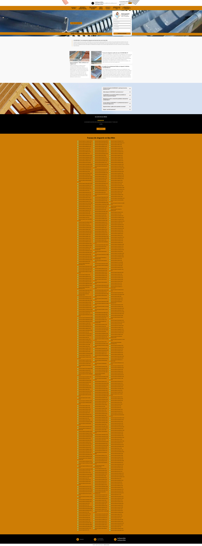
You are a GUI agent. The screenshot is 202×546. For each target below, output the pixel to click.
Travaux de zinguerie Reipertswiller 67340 (101, 164)
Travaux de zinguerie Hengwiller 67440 (117, 173)
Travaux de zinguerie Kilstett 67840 (100, 475)
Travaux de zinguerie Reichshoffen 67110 (101, 172)
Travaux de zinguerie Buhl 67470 (116, 407)
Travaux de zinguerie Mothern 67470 (100, 341)
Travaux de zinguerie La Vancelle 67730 (85, 335)
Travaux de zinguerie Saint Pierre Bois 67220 (85, 484)
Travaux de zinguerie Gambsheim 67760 (117, 246)
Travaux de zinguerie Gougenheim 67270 (117, 224)
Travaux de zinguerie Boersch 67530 (116, 439)
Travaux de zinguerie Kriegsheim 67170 (101, 448)
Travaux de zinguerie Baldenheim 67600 (117, 498)
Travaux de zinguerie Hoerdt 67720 (116, 146)
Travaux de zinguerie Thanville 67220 (84, 363)
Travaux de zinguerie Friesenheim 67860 (117, 255)
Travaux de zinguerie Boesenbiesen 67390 (117, 437)
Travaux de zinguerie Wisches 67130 (84, 261)
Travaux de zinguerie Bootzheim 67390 (117, 432)
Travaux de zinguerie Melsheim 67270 (101, 381)
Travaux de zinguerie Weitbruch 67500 (85, 302)
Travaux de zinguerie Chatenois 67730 (117, 400)
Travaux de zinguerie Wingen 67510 (84, 274)
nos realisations (76, 23)
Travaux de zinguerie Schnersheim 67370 (85, 440)
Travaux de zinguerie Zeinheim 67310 (85, 238)
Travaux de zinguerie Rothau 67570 (84, 515)
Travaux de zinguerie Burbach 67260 (116, 404)
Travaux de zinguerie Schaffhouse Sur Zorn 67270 (85, 467)
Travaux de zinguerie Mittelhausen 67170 (101, 358)
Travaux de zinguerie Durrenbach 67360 (117, 325)
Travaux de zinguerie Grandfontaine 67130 (117, 221)
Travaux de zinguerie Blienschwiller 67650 (117, 441)
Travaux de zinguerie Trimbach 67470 (85, 355)
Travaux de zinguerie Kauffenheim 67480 (101, 486)
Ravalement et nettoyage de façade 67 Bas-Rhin (126, 8)
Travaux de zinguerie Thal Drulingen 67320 (85, 368)
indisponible (99, 2)
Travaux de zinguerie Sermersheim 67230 (85, 416)
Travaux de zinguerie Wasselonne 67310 (85, 307)
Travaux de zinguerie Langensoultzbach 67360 (101, 432)
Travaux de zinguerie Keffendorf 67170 (85, 146)
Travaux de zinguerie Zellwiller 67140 (85, 236)
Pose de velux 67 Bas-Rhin (101, 8)
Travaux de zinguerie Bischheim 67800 (117, 455)
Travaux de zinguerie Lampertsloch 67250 (101, 436)
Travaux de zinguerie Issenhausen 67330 (101, 498)
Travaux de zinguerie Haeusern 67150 (85, 206)
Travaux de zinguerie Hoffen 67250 (116, 144)
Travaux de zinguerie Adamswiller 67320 (117, 530)
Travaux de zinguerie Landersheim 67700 (101, 434)
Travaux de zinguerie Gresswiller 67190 (117, 215)
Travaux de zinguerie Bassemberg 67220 (117, 492)
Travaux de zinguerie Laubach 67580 (100, 429)
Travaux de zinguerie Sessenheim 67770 (85, 414)
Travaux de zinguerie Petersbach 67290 (101, 206)
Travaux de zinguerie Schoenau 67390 (85, 438)
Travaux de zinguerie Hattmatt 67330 (117, 182)
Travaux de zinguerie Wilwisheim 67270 (85, 280)
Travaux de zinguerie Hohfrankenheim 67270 (101, 529)
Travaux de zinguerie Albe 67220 (116, 526)
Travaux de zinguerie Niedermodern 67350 (101, 293)
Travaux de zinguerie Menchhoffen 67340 (101, 376)
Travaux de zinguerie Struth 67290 (84, 378)
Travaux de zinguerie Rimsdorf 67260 (101, 148)
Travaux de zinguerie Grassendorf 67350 (117, 219)
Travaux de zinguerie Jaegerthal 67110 (85, 194)
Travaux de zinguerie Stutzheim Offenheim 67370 (85, 375)
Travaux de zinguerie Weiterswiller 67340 (85, 300)
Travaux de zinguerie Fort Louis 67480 (117, 262)
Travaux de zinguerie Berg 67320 (116, 478)
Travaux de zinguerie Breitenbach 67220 (117, 419)
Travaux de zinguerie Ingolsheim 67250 (101, 505)
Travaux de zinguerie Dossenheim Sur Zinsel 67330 (118, 340)
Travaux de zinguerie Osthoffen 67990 (101, 218)
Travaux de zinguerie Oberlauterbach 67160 (101, 252)
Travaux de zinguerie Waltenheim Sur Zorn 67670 (85, 315)
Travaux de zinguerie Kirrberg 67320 (100, 468)
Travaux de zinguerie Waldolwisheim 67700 (85, 317)
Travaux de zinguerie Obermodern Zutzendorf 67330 (100, 249)
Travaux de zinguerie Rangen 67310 (100, 181)
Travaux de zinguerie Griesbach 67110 (117, 212)
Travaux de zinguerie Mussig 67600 (100, 331)
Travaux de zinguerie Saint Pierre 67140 (85, 486)
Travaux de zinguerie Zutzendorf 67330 (85, 227)
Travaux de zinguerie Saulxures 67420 (85, 472)
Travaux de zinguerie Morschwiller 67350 (101, 343)
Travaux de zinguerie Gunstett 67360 (117, 196)
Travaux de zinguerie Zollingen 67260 (85, 229)
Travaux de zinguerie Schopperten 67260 (85, 433)
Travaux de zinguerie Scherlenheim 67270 (85, 454)
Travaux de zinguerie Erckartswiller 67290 (117, 294)
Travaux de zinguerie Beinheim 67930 (117, 487)
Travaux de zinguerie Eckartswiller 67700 (117, 313)
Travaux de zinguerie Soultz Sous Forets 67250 (85, 395)
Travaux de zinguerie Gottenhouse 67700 (117, 228)
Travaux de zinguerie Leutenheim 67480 (101, 422)
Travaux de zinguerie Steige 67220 (84, 389)
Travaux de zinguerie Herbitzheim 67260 (117, 171)
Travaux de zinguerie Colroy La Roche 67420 (117, 395)
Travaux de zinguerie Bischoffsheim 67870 (117, 451)
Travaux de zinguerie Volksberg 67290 (85, 328)
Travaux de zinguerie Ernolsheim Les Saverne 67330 (116, 287)
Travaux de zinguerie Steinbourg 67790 (85, 387)
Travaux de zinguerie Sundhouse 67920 (85, 372)
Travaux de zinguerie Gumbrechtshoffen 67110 (117, 201)
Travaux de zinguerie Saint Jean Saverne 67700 (85, 494)
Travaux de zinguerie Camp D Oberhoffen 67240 (85, 220)
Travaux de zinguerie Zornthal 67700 (84, 148)
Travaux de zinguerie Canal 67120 (84, 217)
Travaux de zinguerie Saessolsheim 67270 (85, 499)
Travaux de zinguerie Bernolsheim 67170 (117, 473)
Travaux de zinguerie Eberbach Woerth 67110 (117, 318)
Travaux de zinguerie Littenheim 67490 (101, 413)
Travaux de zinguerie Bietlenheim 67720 (117, 464)
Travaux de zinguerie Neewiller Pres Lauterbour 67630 (100, 322)
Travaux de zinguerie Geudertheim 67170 (117, 237)
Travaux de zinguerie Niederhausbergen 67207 (101, 299)
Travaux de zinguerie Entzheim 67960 (117, 298)
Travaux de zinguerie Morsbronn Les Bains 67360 (101, 346)
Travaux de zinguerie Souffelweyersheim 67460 (85, 403)
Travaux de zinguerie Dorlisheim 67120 (117, 345)
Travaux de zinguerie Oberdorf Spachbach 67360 (101, 266)
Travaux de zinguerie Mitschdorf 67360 (101, 366)
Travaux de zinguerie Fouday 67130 (116, 260)
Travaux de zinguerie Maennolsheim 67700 (101, 395)
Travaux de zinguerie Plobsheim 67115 (101, 190)
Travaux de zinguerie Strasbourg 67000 (85, 380)
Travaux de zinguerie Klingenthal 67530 (85, 144)
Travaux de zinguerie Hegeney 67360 (116, 180)
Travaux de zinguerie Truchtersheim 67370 (85, 353)
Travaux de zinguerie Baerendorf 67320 (117, 503)
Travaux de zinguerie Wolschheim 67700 (85, 243)
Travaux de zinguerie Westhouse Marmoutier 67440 (84, 294)
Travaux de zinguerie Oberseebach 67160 (85, 176)
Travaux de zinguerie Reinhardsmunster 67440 (101, 167)
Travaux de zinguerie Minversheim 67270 (101, 368)
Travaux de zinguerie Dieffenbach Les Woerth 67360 (117, 360)
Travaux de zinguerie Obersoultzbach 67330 (102, 238)
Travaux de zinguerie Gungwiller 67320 (117, 194)
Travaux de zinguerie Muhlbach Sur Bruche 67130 (101, 339)
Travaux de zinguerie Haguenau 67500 (117, 191)
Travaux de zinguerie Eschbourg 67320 (117, 279)
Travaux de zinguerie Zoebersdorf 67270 (85, 231)
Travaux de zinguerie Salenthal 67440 (85, 481)
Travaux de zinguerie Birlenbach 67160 (117, 457)
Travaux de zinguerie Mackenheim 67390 (101, 399)
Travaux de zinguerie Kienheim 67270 (101, 477)
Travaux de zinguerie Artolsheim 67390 (117, 512)
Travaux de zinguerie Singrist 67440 (84, 407)
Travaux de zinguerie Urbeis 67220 (84, 346)
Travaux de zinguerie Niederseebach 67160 (101, 285)
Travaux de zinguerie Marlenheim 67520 (101, 390)
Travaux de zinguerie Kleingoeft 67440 (101, 460)
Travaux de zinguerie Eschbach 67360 (117, 281)
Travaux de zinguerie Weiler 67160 (84, 153)
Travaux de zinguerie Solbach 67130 (84, 405)
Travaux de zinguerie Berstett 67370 (116, 471)
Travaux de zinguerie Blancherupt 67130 (117, 444)
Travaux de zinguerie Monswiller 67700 (101, 348)
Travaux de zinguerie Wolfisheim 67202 (85, 247)
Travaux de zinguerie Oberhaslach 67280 (101, 263)
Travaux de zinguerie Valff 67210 (84, 337)
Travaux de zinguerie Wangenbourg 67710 (85, 311)
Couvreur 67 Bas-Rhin (73, 8)
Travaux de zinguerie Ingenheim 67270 (101, 507)
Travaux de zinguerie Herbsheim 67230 (117, 169)
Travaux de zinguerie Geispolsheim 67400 (117, 244)
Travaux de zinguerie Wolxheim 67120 (85, 241)
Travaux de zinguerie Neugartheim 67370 (101, 316)
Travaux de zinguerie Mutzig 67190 (100, 326)
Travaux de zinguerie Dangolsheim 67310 (117, 376)
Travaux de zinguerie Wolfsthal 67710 (85, 151)
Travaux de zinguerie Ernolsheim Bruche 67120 (117, 290)
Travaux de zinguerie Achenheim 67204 (117, 528)
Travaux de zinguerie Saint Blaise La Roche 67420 (85, 497)
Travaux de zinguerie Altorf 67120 (116, 517)
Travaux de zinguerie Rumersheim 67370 (85, 506)
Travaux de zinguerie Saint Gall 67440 (85, 162)
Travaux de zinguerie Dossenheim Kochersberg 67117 (116, 343)
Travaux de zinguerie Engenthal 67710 (85, 210)
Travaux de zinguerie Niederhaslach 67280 (101, 301)
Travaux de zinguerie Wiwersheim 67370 (85, 252)
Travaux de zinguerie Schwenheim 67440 (85, 426)
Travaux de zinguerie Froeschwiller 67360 (117, 253)
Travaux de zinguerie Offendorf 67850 (101, 231)
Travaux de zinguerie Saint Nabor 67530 (85, 488)
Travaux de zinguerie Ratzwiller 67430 (101, 178)
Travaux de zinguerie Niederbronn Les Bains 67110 (102, 304)
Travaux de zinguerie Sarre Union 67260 (85, 476)
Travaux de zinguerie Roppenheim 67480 (85, 524)
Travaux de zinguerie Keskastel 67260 (101, 481)
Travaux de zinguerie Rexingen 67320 (101, 157)
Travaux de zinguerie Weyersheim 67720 (85, 290)
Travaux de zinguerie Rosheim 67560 (84, 521)
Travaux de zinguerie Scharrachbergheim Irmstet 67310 (85, 459)
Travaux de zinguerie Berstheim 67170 (117, 469)
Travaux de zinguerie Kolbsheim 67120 (101, 455)
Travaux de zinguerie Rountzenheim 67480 (85, 508)
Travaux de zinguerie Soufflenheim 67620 (85, 400)
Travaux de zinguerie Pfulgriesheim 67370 (101, 197)
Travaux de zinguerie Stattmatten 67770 (85, 391)
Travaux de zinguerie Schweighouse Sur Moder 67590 (85, 429)
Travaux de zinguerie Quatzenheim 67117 (101, 183)
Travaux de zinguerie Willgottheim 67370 (85, 283)
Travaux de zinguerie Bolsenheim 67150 (117, 435)
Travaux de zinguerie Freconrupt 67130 (85, 208)
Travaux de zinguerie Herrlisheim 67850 (117, 166)
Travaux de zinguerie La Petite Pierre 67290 (102, 204)
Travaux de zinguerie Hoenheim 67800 (117, 148)
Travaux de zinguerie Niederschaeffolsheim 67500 (101, 288)
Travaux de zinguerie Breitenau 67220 (117, 421)
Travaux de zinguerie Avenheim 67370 (117, 505)
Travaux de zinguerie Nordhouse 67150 (101, 275)
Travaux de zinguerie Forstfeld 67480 (116, 265)
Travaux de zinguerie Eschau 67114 (116, 283)
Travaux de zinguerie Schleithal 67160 (85, 442)
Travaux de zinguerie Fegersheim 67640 (117, 272)
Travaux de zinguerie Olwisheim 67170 (101, 222)
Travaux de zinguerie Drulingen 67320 (117, 334)
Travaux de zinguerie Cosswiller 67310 (117, 392)
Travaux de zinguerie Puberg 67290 (100, 185)
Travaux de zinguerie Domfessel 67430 (117, 349)
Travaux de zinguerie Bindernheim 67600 (117, 460)
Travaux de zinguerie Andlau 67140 (116, 514)
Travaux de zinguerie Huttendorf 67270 (101, 517)
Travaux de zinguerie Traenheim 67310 (85, 360)
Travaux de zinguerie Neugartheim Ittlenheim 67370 (100, 493)
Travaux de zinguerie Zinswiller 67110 (85, 234)
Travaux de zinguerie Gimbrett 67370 (117, 235)
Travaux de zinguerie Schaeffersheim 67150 (86, 469)
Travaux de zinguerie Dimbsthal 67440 (117, 354)
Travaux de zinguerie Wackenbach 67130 (85, 157)
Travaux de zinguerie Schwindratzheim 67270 (85, 424)
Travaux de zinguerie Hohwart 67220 (84, 197)
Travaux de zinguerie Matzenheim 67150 (101, 385)
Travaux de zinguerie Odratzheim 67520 (101, 234)
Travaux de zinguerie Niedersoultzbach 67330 (101, 283)
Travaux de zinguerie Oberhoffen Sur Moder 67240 (102, 255)
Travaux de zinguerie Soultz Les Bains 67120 (85, 398)
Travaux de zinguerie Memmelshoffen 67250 (101, 379)
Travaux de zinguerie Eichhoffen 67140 (117, 306)
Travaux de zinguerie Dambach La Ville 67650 (117, 379)
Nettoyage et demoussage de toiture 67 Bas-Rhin (83, 8)
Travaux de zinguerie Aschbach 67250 (117, 510)
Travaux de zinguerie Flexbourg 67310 (117, 267)
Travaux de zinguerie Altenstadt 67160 (117, 519)
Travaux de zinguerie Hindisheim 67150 (117, 160)
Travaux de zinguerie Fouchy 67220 (116, 258)
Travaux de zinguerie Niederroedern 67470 (101, 290)
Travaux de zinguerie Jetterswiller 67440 (101, 490)
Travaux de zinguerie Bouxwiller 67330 (117, 423)
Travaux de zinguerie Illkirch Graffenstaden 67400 (101, 512)
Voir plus (101, 128)
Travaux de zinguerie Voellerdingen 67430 (85, 330)
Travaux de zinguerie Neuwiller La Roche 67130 (101, 310)
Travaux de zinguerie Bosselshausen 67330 (117, 430)
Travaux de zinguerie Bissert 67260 (116, 448)
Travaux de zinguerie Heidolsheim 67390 (117, 178)
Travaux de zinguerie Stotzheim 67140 (85, 382)
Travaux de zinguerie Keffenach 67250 (101, 484)
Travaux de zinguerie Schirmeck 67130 (85, 447)
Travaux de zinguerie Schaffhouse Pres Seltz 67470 (86, 464)
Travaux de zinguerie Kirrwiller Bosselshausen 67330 (99, 466)
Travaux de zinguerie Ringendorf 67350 (101, 144)
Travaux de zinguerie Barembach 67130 (117, 496)
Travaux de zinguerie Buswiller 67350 (117, 409)
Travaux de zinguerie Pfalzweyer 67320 (101, 200)
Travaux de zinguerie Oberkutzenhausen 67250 (85, 181)
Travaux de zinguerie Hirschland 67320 (117, 153)
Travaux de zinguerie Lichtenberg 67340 (101, 420)
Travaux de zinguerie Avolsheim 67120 (117, 501)
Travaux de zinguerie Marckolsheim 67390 (101, 392)
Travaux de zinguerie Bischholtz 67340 (117, 453)
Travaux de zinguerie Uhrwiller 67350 (85, 348)
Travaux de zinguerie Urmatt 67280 (84, 344)
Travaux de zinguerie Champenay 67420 (85, 215)
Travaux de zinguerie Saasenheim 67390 (85, 501)
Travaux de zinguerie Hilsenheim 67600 (117, 162)
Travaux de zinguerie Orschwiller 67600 (101, 220)
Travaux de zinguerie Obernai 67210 (100, 246)
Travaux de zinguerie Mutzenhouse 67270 (101, 328)
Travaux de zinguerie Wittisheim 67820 (85, 254)
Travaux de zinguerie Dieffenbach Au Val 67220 (117, 363)
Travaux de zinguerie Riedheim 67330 (101, 151)
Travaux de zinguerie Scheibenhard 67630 (85, 456)
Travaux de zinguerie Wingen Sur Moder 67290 (85, 272)
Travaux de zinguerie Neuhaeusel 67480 (101, 314)
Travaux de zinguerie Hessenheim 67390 (117, 164)
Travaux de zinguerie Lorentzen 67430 (101, 404)
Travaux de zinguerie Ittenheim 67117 (101, 496)
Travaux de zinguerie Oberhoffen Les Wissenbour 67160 (100, 258)
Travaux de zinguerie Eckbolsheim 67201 (117, 310)
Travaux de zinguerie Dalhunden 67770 (117, 381)
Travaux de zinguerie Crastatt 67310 (116, 390)
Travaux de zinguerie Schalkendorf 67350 (85, 461)
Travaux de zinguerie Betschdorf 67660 (101, 270)
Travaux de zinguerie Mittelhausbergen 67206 (101, 361)
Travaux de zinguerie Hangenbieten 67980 (117, 187)
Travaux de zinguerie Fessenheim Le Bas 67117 (117, 270)
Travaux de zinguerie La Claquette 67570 (85, 141)
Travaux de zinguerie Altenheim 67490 (117, 521)
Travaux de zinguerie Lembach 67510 (101, 424)
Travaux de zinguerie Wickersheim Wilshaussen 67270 (84, 288)
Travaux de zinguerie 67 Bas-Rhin (108, 8)
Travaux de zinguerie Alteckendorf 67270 (117, 523)
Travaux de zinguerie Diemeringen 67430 (117, 356)
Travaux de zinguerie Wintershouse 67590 (85, 268)
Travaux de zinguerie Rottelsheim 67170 (85, 510)
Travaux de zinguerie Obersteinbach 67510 (101, 236)
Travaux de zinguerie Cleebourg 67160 (117, 398)
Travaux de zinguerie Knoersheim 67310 (101, 457)
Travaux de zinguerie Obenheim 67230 (101, 272)
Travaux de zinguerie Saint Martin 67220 (85, 491)
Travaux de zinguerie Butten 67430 (116, 402)
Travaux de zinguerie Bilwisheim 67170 (117, 462)
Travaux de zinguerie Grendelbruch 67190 (117, 217)
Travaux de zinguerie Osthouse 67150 (101, 216)
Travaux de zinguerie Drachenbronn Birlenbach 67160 (116, 337)
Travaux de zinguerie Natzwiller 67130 (101, 324)
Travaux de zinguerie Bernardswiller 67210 (117, 476)
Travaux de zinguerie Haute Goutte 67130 (85, 203)
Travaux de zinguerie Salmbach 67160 (85, 479)
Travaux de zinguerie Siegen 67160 (84, 412)
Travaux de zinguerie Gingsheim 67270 (117, 233)
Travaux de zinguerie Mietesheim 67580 (101, 370)
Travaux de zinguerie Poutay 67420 (84, 171)
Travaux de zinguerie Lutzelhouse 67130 (101, 401)
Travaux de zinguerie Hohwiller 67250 (101, 524)
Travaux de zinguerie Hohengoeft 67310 (117, 141)
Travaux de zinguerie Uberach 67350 (84, 351)
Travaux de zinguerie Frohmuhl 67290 (117, 251)
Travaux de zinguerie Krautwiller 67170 (101, 450)
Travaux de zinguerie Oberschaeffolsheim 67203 (101, 242)
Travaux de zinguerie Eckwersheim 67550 (117, 308)
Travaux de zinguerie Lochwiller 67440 (101, 408)
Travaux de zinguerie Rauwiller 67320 (101, 176)
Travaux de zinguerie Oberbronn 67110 (101, 268)
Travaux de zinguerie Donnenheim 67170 (117, 347)
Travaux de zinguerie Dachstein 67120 (117, 386)
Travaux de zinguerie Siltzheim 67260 (85, 409)
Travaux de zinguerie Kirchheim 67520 (101, 470)
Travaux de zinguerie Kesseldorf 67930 (101, 479)
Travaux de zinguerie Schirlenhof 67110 (85, 169)
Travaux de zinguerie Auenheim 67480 (117, 507)
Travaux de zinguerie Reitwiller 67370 (101, 162)
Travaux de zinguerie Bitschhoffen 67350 (117, 446)
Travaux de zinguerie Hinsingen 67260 (117, 157)
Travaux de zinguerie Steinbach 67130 (85, 160)
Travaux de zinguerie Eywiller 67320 (116, 274)
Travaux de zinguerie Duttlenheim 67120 (117, 320)
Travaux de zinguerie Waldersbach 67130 (85, 321)
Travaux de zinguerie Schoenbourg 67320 (85, 436)
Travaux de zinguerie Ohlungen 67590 (101, 225)
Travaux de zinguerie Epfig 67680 (116, 296)
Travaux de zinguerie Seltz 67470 (84, 418)
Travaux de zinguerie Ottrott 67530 (100, 209)
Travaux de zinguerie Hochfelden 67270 (117, 151)
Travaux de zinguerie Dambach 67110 (117, 383)
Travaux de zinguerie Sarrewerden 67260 (85, 474)
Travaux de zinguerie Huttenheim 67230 (101, 515)
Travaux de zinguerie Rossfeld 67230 (84, 519)
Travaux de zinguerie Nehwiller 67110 (101, 319)
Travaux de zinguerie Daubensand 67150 (117, 374)
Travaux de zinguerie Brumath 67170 (116, 411)
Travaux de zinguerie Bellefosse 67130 (117, 485)
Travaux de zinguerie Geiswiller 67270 (117, 242)
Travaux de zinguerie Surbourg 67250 (85, 370)
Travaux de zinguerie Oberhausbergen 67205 (101, 261)
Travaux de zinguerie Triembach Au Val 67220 (85, 358)
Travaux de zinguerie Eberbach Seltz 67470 (117, 322)
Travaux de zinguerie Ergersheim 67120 (117, 292)
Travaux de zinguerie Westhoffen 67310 (85, 298)
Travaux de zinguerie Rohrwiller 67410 (85, 528)
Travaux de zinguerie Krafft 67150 (84, 190)
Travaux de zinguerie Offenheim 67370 (101, 229)
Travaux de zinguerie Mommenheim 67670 (101, 350)
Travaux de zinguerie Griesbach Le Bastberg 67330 (116, 210)
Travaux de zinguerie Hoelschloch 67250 (85, 199)
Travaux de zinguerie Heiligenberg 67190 (117, 176)
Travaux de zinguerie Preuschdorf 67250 (101, 188)
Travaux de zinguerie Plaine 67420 (100, 192)
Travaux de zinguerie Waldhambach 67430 (85, 319)
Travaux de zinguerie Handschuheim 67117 (117, 189)
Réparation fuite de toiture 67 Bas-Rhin (116, 8)
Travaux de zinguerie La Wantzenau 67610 (85, 309)
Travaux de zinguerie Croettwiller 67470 (117, 388)
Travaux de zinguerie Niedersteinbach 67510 (101, 280)
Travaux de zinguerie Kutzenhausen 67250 (101, 441)
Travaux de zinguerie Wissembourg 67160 (85, 259)
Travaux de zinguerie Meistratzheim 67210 (101, 383)
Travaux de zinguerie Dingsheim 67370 (117, 352)
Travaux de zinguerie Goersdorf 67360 (117, 230)
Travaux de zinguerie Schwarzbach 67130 (85, 166)
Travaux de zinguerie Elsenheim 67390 (117, 304)
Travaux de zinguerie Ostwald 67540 (100, 215)
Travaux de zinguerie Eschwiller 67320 (117, 277)
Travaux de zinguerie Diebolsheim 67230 (117, 367)
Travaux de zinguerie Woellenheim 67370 (85, 250)
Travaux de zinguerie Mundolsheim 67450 (101, 333)
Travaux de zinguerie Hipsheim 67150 (117, 155)
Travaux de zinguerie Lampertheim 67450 (101, 438)
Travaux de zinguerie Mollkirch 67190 (101, 353)
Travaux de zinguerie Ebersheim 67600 (117, 315)
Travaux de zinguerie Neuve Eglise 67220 (101, 312)
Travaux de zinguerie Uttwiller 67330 (84, 339)
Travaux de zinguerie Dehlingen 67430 (117, 371)
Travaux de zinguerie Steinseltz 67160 (85, 385)
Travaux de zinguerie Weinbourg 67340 (85, 305)
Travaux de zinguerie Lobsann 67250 (100, 410)
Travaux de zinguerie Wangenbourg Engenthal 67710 (116, 302)
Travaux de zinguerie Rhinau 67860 (100, 155)
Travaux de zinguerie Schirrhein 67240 (85, 445)
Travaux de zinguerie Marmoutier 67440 (101, 388)
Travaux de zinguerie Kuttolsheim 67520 (101, 443)
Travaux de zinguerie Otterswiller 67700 (101, 211)
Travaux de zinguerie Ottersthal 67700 (101, 213)
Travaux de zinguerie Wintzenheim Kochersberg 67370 (84, 264)
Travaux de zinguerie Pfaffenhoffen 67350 (101, 202)
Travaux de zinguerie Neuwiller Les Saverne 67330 (102, 307)
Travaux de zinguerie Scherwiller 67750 (85, 452)
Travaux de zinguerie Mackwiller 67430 (101, 397)
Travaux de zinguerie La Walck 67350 (84, 323)
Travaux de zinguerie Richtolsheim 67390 (101, 153)
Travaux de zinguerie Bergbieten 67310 (117, 480)
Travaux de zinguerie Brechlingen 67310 (85, 222)
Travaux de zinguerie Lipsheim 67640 (100, 415)
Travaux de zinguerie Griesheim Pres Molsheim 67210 (116, 207)
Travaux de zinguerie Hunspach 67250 (101, 521)
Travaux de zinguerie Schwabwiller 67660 (85, 431)
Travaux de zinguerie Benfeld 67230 (116, 482)
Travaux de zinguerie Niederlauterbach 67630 (101, 296)
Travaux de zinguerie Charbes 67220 (84, 213)
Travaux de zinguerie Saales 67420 (84, 503)
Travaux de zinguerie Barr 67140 (116, 494)
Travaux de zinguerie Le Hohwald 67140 (101, 526)
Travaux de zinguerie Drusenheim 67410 (117, 332)
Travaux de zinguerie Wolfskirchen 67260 (85, 245)
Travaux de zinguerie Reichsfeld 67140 (101, 174)
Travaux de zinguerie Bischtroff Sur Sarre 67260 (101, 195)
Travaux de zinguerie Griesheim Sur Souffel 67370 (117, 204)
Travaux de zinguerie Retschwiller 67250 (101, 160)
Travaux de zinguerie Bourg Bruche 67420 (117, 426)
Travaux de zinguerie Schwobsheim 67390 (85, 421)
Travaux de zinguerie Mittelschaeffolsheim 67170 (101, 356)
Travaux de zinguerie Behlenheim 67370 (117, 489)
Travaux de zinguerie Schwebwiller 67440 (85, 164)
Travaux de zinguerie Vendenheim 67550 (85, 333)
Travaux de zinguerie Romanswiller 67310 (85, 526)
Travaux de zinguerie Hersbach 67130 (85, 201)
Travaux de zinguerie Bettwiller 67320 (117, 467)
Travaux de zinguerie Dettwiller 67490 (117, 369)
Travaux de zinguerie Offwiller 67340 (100, 227)
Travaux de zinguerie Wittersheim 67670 (85, 256)
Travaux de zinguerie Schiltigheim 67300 (85, 449)
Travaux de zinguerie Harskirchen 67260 (117, 185)
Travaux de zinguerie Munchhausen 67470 (101, 335)
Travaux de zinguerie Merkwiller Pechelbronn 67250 (100, 374)
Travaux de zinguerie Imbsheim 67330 (101, 509)
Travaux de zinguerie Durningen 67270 (117, 327)
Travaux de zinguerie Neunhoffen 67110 (85, 185)
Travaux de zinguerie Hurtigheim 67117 (101, 519)
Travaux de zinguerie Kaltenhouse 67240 (101, 488)
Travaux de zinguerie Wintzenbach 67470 (85, 266)
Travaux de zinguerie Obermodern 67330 (85, 178)
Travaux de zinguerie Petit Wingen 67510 (85, 173)
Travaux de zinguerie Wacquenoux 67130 (85, 155)
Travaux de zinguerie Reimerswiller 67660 (101, 169)
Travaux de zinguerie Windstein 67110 (85, 276)
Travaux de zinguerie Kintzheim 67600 (101, 472)
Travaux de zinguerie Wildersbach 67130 (85, 285)
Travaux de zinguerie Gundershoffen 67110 (117, 198)
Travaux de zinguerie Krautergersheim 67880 (101, 453)
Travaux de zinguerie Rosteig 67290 (84, 517)
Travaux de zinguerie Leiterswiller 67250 (101, 426)
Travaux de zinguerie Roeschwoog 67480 (101, 141)
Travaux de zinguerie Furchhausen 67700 (117, 249)
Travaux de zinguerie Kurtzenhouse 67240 (101, 445)
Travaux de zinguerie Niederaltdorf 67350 (85, 183)
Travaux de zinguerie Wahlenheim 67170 (85, 326)
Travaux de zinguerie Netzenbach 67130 (85, 188)
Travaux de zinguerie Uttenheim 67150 (85, 342)
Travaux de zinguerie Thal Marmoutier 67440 (85, 366)
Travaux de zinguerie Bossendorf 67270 (117, 428)
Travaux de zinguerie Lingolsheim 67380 (101, 417)
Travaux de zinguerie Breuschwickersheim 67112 (117, 415)
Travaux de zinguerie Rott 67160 (84, 512)
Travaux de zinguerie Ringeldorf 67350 (101, 146)
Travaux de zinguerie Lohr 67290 (100, 406)
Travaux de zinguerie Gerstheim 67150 (117, 240)
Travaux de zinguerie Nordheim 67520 (101, 277)
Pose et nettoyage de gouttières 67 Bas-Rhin (93, 8)
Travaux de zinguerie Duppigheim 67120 (117, 329)
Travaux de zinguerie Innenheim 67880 (101, 502)
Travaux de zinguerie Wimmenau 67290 (85, 278)
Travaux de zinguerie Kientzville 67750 (85, 192)
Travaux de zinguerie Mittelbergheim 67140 (101, 364)
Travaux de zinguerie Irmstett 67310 (100, 500)
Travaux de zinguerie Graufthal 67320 (85, 225)
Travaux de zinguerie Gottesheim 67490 (117, 226)
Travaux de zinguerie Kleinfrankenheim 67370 (101, 463)
